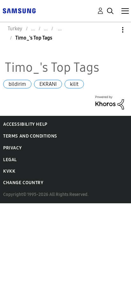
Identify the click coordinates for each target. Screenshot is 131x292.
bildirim (17, 84)
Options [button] (111, 30)
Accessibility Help (25, 124)
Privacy (12, 148)
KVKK (9, 171)
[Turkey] (19, 10)
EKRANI (48, 84)
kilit (74, 84)
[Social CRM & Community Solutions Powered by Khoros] (109, 102)
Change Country (23, 182)
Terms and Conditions (30, 136)
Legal (10, 159)
